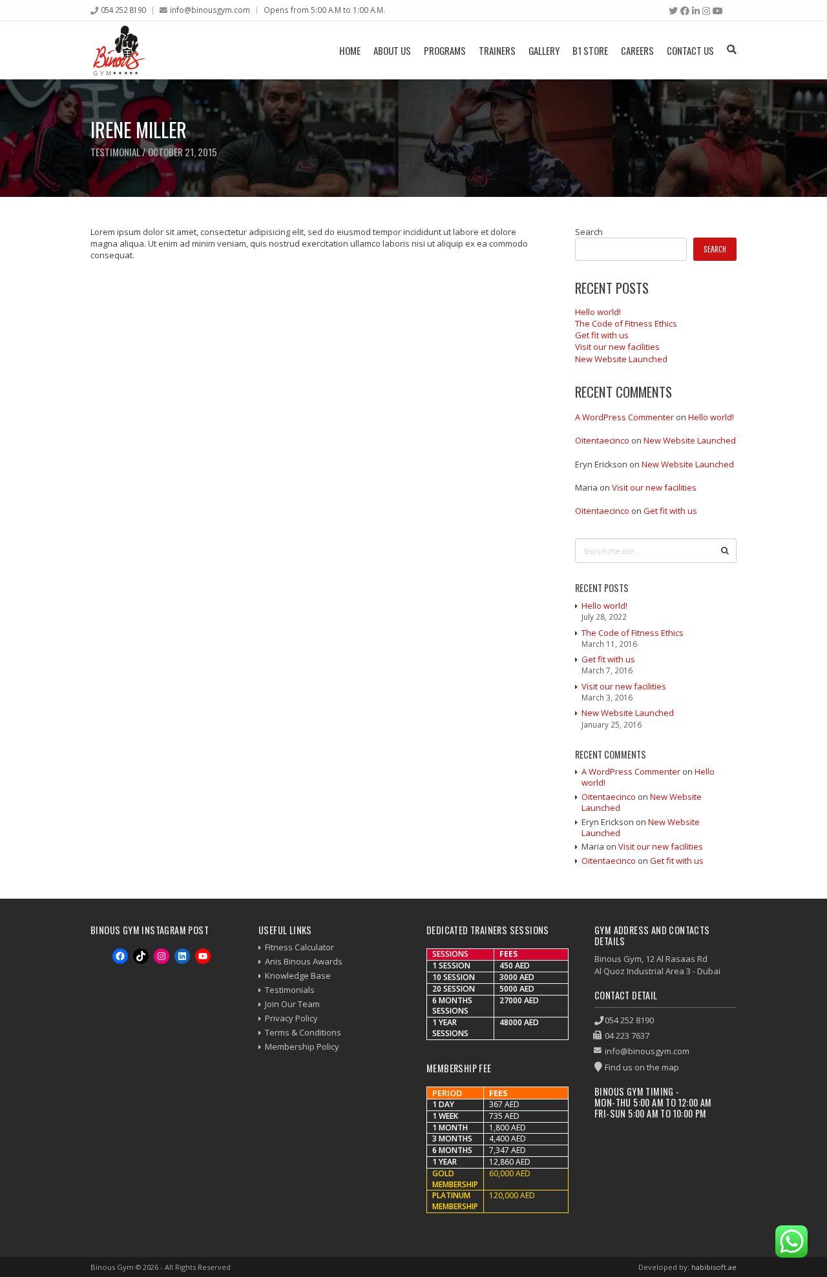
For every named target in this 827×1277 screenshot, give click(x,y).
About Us (392, 50)
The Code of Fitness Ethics (626, 323)
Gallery (544, 50)
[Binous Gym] (119, 50)
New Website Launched (621, 359)
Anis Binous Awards (303, 961)
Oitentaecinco (602, 440)
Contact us (690, 50)
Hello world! (598, 312)
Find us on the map (642, 1067)
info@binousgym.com (210, 10)
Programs (445, 50)
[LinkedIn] (696, 10)
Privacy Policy (291, 1018)
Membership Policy (302, 1046)
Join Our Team (292, 1004)
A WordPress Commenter (624, 417)
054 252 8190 (123, 10)
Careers (637, 50)
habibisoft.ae (714, 1267)
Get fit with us (602, 335)
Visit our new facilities (617, 346)
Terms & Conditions (303, 1032)
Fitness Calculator (299, 947)
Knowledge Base (298, 975)
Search (589, 232)
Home (350, 50)
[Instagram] (706, 10)
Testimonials (290, 990)
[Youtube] (718, 10)
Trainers (497, 50)
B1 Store (590, 50)
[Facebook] (684, 10)
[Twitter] (673, 10)
